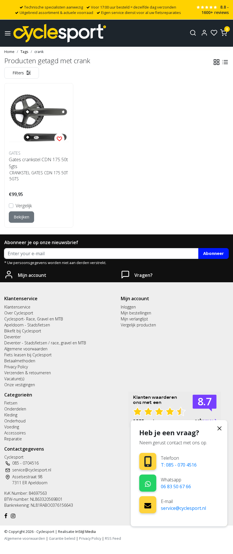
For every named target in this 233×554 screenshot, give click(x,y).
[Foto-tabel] (216, 62)
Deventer (12, 337)
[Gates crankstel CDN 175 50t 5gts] (39, 118)
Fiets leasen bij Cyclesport (28, 354)
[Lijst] (225, 62)
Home (9, 51)
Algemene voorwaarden (25, 348)
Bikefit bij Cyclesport (22, 331)
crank (39, 51)
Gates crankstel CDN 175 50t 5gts (38, 162)
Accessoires (15, 433)
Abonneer (213, 253)
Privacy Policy (16, 366)
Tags (24, 51)
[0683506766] (147, 483)
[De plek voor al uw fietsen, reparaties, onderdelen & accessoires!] (59, 33)
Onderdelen (15, 409)
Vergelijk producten (138, 325)
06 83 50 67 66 (176, 486)
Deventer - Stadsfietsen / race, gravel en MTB (45, 343)
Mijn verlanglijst (134, 319)
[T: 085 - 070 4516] (148, 461)
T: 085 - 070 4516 (179, 465)
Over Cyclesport (18, 313)
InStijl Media (85, 531)
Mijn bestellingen (136, 313)
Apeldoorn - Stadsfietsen (27, 325)
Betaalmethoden (19, 360)
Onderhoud (15, 421)
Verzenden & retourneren (27, 372)
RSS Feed (113, 538)
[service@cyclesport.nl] (148, 504)
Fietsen (10, 403)
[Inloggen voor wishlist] (59, 138)
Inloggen (128, 307)
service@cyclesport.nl (183, 508)
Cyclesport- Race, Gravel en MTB (33, 319)
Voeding (11, 427)
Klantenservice (17, 307)
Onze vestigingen (19, 384)
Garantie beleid (62, 538)
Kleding (10, 415)
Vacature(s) (14, 378)
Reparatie (13, 438)
